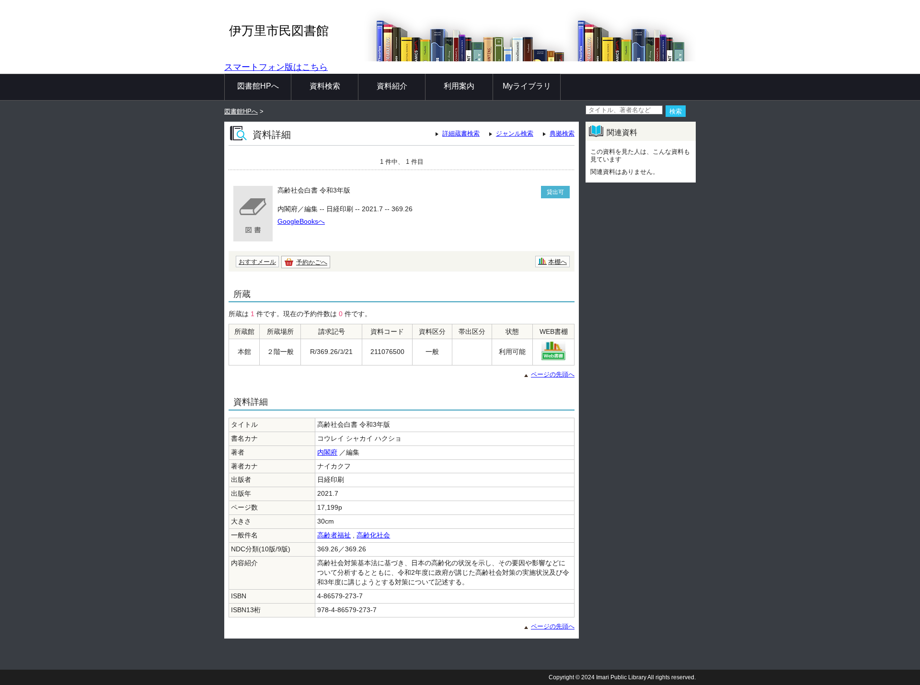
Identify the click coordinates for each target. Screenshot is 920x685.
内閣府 (327, 452)
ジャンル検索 (514, 133)
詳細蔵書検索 (461, 133)
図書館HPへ (258, 86)
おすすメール (257, 261)
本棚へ (557, 261)
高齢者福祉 (334, 535)
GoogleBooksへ (301, 221)
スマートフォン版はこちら (276, 67)
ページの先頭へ (553, 374)
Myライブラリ (527, 86)
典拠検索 (562, 133)
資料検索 (325, 86)
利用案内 (459, 86)
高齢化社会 (373, 535)
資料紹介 (392, 86)
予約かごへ (311, 262)
